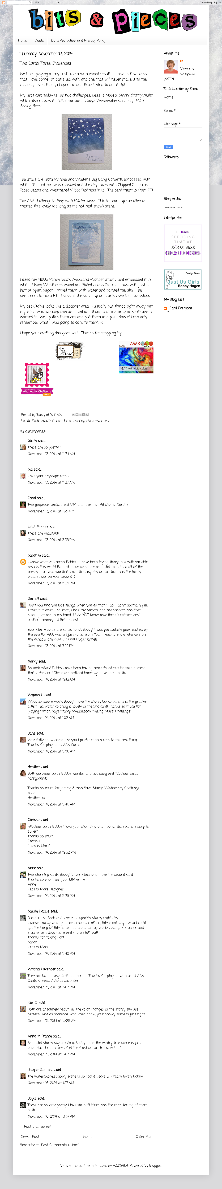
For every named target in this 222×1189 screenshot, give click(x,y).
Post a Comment (37, 1126)
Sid (30, 469)
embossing (77, 420)
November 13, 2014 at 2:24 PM (51, 511)
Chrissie (34, 820)
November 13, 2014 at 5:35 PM (51, 583)
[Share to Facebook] (83, 414)
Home (22, 40)
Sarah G (34, 555)
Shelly (32, 440)
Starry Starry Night (135, 95)
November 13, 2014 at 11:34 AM (51, 454)
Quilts (39, 40)
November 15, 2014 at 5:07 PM (51, 1054)
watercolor (103, 420)
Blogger (155, 1165)
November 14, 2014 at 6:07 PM (51, 987)
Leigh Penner (38, 527)
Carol (32, 498)
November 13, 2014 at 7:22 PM (51, 646)
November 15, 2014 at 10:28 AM (52, 1021)
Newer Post (30, 1136)
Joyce (32, 1098)
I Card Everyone (180, 308)
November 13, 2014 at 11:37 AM (51, 482)
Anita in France (40, 1036)
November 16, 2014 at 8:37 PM (51, 1116)
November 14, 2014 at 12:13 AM (51, 679)
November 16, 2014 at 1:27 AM (51, 1083)
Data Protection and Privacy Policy (78, 40)
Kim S (32, 1002)
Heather (34, 767)
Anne (32, 868)
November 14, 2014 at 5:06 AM (51, 751)
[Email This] (73, 414)
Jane (31, 733)
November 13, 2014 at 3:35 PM (51, 540)
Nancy (32, 661)
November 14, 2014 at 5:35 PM (51, 896)
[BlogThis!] (77, 414)
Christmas (39, 420)
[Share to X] (80, 414)
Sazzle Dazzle (38, 911)
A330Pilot (120, 1165)
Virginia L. (35, 695)
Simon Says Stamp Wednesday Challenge (105, 788)
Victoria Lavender (42, 969)
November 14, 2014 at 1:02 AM (51, 718)
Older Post (144, 1136)
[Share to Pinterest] (87, 414)
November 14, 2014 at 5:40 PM (51, 953)
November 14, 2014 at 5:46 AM (51, 804)
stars (90, 420)
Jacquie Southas (40, 1070)
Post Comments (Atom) (60, 1145)
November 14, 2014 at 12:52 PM (52, 852)
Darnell (33, 598)
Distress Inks (58, 420)
